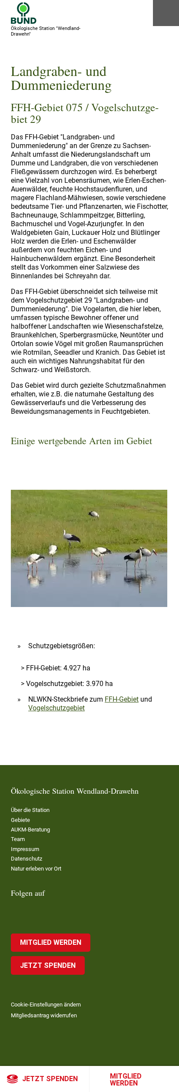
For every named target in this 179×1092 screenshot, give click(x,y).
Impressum (25, 849)
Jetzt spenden (50, 1079)
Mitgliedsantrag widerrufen (44, 1015)
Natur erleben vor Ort (36, 868)
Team (18, 839)
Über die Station (30, 810)
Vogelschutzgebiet (56, 708)
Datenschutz (26, 858)
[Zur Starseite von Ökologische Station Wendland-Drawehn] (23, 13)
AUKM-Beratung (30, 829)
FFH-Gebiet (122, 699)
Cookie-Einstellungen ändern (46, 1004)
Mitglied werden (126, 1079)
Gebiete (20, 820)
